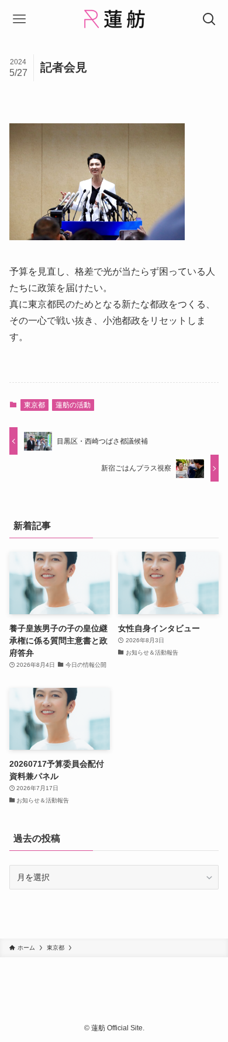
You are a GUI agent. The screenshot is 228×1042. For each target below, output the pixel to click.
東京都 (34, 405)
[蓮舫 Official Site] (114, 19)
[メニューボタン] (19, 19)
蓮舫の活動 (73, 405)
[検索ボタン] (209, 19)
